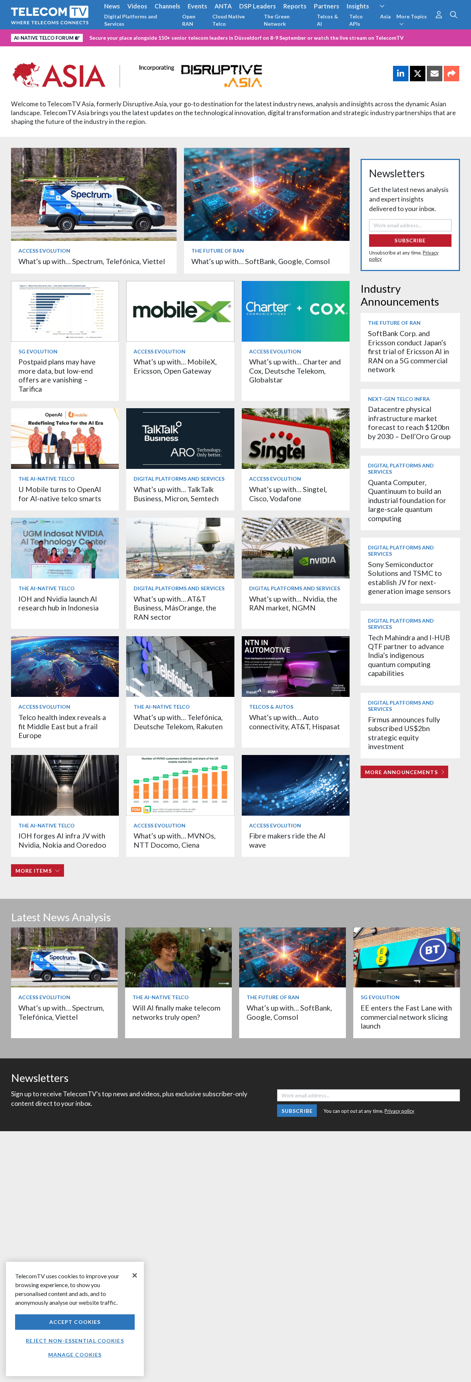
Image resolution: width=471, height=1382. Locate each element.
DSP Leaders (257, 6)
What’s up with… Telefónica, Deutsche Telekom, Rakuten (178, 721)
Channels (167, 6)
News (112, 6)
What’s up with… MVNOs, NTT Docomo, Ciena (175, 840)
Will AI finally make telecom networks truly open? (176, 1012)
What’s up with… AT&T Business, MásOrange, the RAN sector (175, 608)
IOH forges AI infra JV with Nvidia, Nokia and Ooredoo (62, 840)
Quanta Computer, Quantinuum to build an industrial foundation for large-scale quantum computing (407, 500)
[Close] (135, 1275)
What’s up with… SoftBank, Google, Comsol (260, 261)
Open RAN (188, 20)
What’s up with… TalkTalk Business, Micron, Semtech (176, 493)
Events (197, 6)
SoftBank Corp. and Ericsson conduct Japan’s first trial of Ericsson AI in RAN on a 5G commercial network (408, 351)
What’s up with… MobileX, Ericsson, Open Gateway (175, 366)
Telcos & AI (327, 20)
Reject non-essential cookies (75, 1341)
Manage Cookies (75, 1354)
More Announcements (401, 772)
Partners (326, 6)
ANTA (223, 6)
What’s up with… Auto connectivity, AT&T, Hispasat (294, 721)
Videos (137, 6)
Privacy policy (399, 1111)
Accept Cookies (75, 1322)
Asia (385, 16)
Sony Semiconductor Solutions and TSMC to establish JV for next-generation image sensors (409, 577)
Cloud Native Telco (228, 20)
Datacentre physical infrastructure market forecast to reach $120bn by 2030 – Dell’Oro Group (409, 422)
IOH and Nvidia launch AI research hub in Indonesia (58, 603)
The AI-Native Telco (46, 478)
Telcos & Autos (271, 707)
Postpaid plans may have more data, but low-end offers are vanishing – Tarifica (57, 375)
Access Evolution (44, 250)
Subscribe (410, 240)
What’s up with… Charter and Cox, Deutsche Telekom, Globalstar (295, 370)
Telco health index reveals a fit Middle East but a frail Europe (62, 726)
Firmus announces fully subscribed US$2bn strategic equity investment (404, 733)
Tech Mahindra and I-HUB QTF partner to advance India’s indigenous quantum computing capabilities (409, 655)
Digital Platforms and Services (130, 20)
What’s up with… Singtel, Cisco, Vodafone (288, 493)
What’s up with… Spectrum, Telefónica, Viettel (91, 261)
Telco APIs (356, 20)
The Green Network (277, 20)
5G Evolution (37, 351)
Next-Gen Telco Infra (399, 399)
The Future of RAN (217, 250)
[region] (75, 1319)
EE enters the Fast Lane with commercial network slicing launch (406, 1017)
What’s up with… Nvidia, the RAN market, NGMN (293, 603)
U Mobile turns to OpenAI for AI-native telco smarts (59, 493)
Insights (358, 6)
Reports (295, 6)
